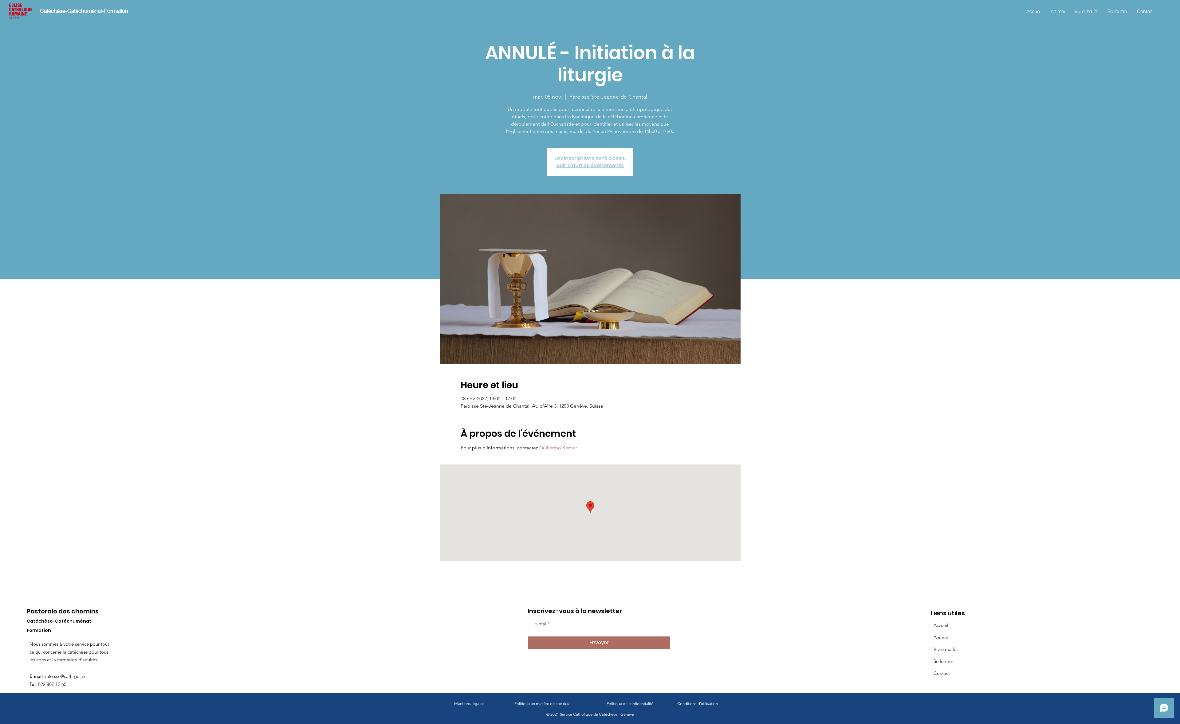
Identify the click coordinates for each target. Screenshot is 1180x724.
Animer (941, 637)
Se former (943, 661)
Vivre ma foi (946, 649)
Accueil (941, 625)
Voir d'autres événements (590, 165)
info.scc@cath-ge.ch (65, 676)
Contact (942, 673)
